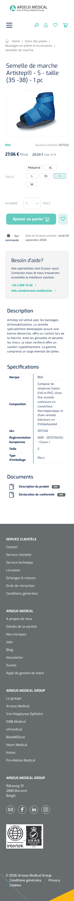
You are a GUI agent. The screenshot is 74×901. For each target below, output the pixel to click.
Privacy (54, 880)
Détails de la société (21, 626)
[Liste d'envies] (53, 24)
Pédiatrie (34, 168)
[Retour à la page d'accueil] (28, 8)
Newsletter (14, 657)
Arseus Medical (17, 706)
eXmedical (14, 729)
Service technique (19, 562)
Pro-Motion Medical (20, 760)
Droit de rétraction (20, 586)
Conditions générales (22, 593)
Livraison (13, 570)
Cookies (15, 885)
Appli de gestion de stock (25, 673)
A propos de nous (19, 619)
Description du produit (34, 487)
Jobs (9, 642)
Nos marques (16, 634)
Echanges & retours (21, 578)
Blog (9, 650)
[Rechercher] (37, 24)
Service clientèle (18, 555)
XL (50, 168)
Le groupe (13, 698)
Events (11, 665)
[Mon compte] (43, 24)
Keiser (11, 752)
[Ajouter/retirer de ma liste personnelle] (63, 219)
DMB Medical (16, 721)
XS (45, 176)
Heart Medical (16, 745)
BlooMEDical (15, 737)
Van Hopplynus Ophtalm (24, 714)
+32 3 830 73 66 (22, 285)
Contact (12, 547)
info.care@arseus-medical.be (31, 291)
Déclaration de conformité (36, 495)
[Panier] (63, 24)
